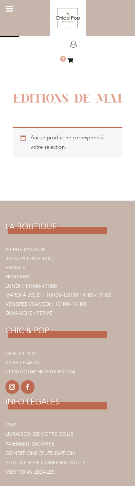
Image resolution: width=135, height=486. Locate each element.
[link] (70, 61)
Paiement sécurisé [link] (29, 444)
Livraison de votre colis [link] (39, 434)
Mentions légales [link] (30, 472)
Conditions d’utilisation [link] (40, 453)
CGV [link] (10, 425)
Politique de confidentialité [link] (45, 462)
